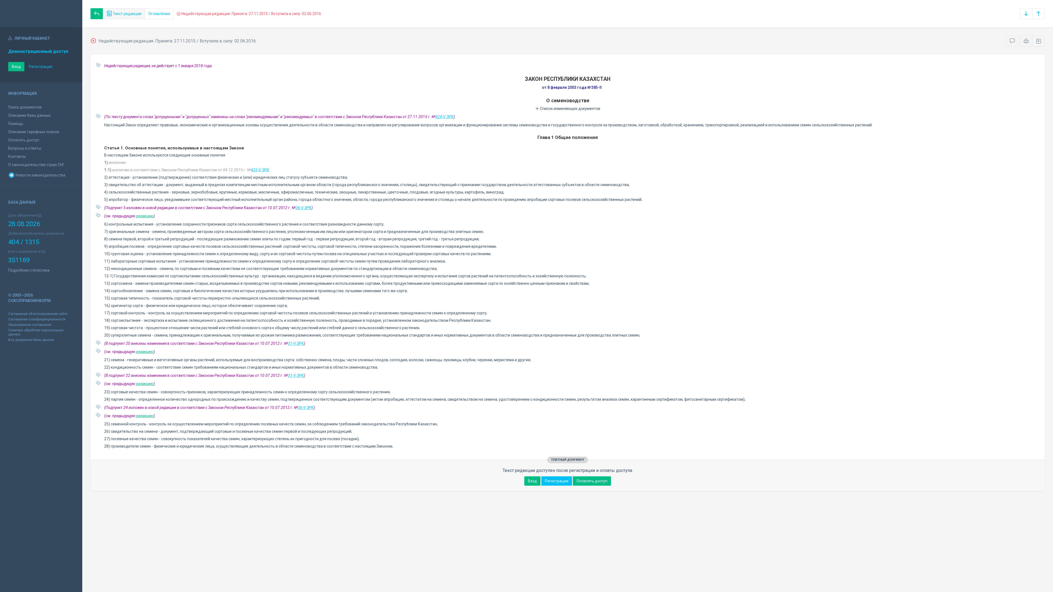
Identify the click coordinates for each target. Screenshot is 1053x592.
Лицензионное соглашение (29, 325)
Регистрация (40, 66)
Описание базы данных (29, 115)
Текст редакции (126, 14)
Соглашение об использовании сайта (37, 314)
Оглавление (159, 14)
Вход (16, 66)
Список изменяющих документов (569, 108)
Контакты (17, 156)
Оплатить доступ (23, 140)
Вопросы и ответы (24, 148)
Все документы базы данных (31, 340)
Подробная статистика (29, 270)
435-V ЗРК (260, 170)
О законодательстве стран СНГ (36, 165)
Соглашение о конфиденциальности (37, 319)
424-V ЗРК (444, 117)
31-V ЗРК (296, 343)
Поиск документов (25, 107)
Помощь (15, 123)
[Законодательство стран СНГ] (41, 13)
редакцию (145, 216)
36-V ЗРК (304, 208)
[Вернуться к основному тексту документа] (96, 13)
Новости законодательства (40, 175)
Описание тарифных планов (33, 132)
